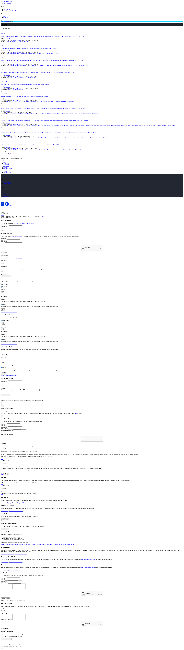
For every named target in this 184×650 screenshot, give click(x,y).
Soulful (5, 169)
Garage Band (39, 101)
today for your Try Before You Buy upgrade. (14, 554)
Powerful (118, 125)
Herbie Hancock (13, 41)
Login (2, 230)
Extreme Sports (30, 113)
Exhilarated (6, 164)
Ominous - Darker (7, 168)
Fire (73, 137)
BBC (13, 101)
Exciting (37, 137)
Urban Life (56, 53)
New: (3, 291)
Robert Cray (20, 41)
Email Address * (4, 381)
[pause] (7, 205)
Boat (19, 101)
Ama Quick (3, 69)
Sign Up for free (17, 223)
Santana (26, 41)
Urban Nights (82, 65)
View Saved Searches (5, 276)
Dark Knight (87, 125)
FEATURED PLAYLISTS (9, 10)
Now (2, 323)
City (21, 53)
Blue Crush (8, 89)
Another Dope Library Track (6, 81)
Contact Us (6, 17)
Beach (11, 53)
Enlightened (6, 163)
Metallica (98, 137)
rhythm (53, 149)
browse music (6, 182)
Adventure (22, 125)
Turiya (14, 112)
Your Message (4, 388)
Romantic (39, 53)
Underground (95, 113)
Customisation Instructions (7, 434)
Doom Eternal (23, 113)
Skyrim (63, 113)
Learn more (42, 216)
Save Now (3, 274)
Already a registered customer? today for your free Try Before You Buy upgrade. (53, 544)
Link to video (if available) (7, 430)
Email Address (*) (5, 224)
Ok (1, 416)
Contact (2, 215)
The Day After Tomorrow (149, 125)
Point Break (21, 89)
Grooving (45, 101)
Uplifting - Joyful (7, 172)
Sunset (49, 101)
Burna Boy (22, 65)
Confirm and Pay (4, 639)
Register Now (4, 252)
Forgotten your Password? (28, 223)
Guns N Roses (47, 113)
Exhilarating (42, 137)
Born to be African (4, 141)
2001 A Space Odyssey (11, 125)
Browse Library (7, 3)
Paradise (49, 149)
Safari (56, 149)
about (4, 194)
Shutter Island (127, 125)
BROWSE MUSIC (7, 9)
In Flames (54, 113)
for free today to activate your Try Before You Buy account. (16, 544)
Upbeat (68, 65)
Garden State (40, 65)
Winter (173, 125)
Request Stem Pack (5, 598)
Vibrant (81, 149)
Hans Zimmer (107, 125)
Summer (60, 149)
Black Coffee (16, 53)
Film (92, 125)
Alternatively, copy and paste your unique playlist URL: (13, 389)
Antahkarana (3, 105)
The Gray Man (81, 113)
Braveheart (31, 137)
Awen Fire (2, 129)
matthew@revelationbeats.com (88, 559)
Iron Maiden (93, 137)
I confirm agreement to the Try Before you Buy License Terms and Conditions (20, 482)
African (7, 41)
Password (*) (4, 226)
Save (2, 406)
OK (10, 639)
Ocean (45, 149)
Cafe (22, 101)
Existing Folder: (6, 286)
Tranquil (5, 171)
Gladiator (101, 125)
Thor (163, 125)
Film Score (96, 125)
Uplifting (77, 149)
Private (4, 304)
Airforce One (14, 137)
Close (2, 395)
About (4, 16)
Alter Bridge (20, 137)
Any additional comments (6, 589)
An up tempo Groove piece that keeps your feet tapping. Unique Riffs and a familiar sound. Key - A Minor (25, 84)
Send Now (7, 395)
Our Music (6, 21)
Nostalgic (5, 167)
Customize (3, 443)
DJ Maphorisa (25, 53)
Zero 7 (87, 65)
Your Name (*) (4, 238)
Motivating (113, 125)
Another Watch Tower (4, 93)
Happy (33, 149)
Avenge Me (2, 117)
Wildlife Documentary (69, 101)
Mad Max (59, 113)
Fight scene (37, 113)
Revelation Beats (17, 40)
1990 (7, 101)
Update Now (3, 372)
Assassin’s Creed (35, 125)
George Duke (15, 89)
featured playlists (7, 183)
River (122, 125)
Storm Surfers (69, 113)
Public (3, 299)
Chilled (13, 149)
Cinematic (71, 125)
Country (2, 243)
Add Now (3, 289)
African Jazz (3, 33)
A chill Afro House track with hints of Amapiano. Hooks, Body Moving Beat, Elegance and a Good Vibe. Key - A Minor (28, 48)
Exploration (48, 137)
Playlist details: (4, 354)
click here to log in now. (16, 236)
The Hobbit (158, 125)
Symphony (74, 113)
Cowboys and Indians (79, 125)
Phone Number (4, 428)
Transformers (88, 113)
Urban (52, 53)
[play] (3, 205)
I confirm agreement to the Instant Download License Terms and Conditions (19, 493)
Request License (4, 628)
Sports (102, 137)
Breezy (5, 160)
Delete (6, 519)
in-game (88, 137)
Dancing (5, 162)
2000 (10, 101)
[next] (10, 205)
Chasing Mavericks (15, 113)
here (76, 413)
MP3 (2, 459)
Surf (52, 101)
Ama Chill (2, 45)
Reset (2, 263)
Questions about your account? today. (12, 511)
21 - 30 (11, 153)
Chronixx (17, 149)
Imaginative (6, 166)
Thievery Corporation (59, 101)
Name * (2, 425)
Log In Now (19, 258)
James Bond (47, 65)
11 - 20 (7, 153)
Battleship (8, 113)
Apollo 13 (28, 125)
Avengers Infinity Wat (54, 125)
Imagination (77, 137)
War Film (169, 125)
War (165, 125)
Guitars (42, 113)
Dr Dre (25, 101)
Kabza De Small (33, 53)
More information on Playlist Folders (9, 312)
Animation (26, 137)
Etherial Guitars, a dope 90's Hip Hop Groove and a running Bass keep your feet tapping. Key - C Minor (24, 96)
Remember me (5, 229)
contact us (6, 196)
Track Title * (3, 424)
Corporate (27, 65)
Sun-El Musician (46, 53)
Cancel (2, 519)
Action (18, 125)
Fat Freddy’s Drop (31, 101)
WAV (2, 460)
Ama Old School (3, 57)
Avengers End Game (44, 125)
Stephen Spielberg (139, 125)
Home (2, 21)
